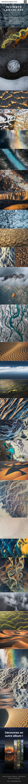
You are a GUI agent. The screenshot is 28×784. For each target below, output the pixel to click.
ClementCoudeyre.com (9, 2)
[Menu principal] (25, 1)
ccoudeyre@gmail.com (15, 781)
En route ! (9, 756)
